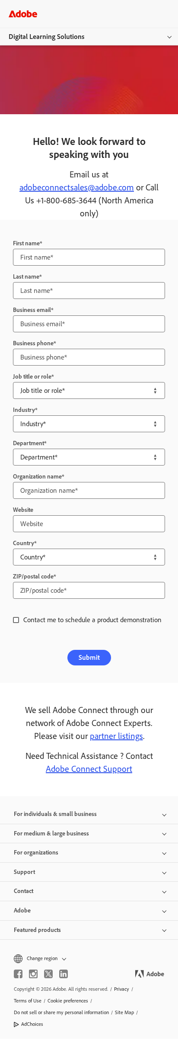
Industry (24, 410)
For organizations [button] (36, 852)
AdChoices (32, 1024)
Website (23, 510)
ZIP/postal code (33, 576)
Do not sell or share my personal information (61, 1012)
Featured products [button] (37, 930)
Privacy (121, 989)
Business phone (33, 343)
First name (26, 243)
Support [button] (24, 872)
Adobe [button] (22, 910)
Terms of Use (27, 1001)
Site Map (124, 1012)
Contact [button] (23, 891)
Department (28, 443)
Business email (32, 310)
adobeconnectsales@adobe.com (76, 187)
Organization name (37, 476)
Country (23, 543)
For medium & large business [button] (51, 833)
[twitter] (48, 974)
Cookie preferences (68, 1001)
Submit (89, 657)
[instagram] (33, 974)
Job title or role (32, 376)
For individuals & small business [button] (55, 814)
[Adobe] (23, 13)
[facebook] (18, 974)
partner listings (116, 736)
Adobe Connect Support (89, 769)
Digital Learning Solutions (46, 36)
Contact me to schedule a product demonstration (92, 620)
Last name (26, 276)
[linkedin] (63, 974)
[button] (89, 958)
